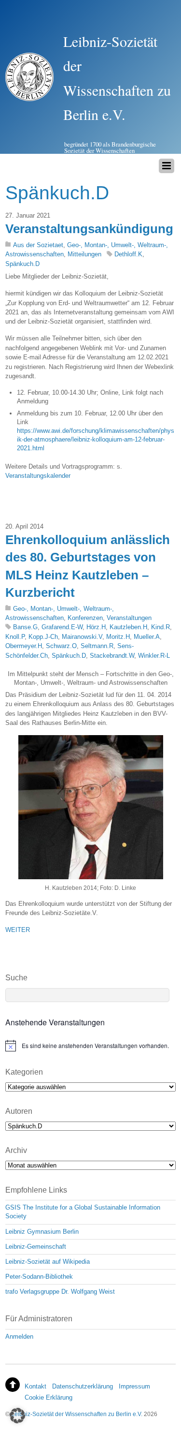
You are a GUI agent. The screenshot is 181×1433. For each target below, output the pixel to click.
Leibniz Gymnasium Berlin (42, 1231)
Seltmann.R (97, 646)
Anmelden (19, 1336)
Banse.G (25, 627)
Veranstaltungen (129, 617)
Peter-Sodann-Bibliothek (39, 1276)
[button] (17, 1415)
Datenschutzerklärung (82, 1386)
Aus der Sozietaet (38, 245)
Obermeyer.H (23, 646)
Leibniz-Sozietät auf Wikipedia (47, 1261)
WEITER (17, 929)
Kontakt (35, 1386)
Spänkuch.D (22, 263)
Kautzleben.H (128, 627)
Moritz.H (118, 636)
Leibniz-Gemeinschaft (35, 1246)
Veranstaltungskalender (37, 475)
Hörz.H (96, 627)
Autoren (18, 1111)
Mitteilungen (84, 254)
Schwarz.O (61, 646)
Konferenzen (85, 617)
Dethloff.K (128, 254)
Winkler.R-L (154, 655)
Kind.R (160, 627)
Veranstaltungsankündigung (89, 229)
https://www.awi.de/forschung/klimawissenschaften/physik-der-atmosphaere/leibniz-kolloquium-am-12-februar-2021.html (95, 439)
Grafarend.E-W (62, 627)
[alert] (90, 1045)
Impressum (134, 1386)
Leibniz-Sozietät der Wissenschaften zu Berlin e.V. (76, 1414)
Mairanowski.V (82, 636)
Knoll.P (15, 636)
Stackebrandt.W (112, 655)
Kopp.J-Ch (43, 636)
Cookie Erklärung (48, 1397)
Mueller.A (147, 636)
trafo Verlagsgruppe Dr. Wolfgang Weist (60, 1291)
